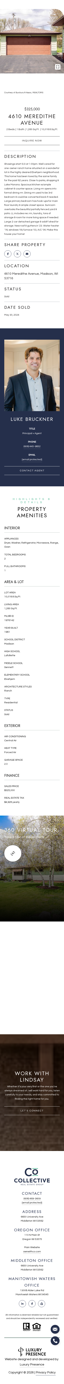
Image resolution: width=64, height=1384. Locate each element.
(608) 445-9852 (32, 446)
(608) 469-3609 (32, 1198)
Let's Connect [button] (32, 1110)
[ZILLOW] (41, 1303)
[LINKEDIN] (22, 1303)
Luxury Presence (32, 1364)
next (37, 82)
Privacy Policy (46, 1372)
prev (27, 82)
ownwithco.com (32, 1251)
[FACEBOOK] (32, 1303)
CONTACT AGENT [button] (32, 470)
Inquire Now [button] (32, 140)
